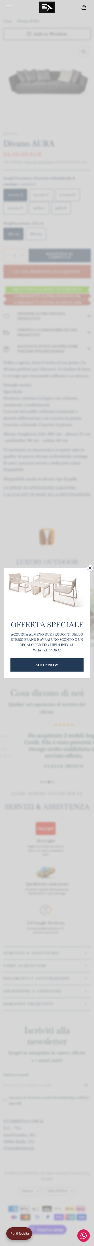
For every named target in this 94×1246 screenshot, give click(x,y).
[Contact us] (83, 1235)
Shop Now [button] (47, 665)
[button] (19, 1233)
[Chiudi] (90, 567)
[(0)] (84, 7)
